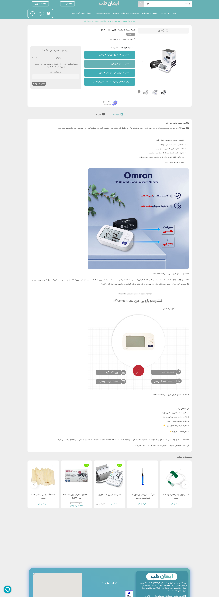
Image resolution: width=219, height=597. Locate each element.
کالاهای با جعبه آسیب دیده (81, 13)
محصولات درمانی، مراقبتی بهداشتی (126, 13)
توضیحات (115, 114)
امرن (110, 21)
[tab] (117, 113)
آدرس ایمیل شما (55, 72)
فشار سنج (117, 21)
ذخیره (167, 30)
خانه (174, 13)
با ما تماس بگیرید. (139, 445)
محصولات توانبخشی (149, 13)
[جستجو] (141, 4)
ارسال (162, 30)
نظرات (98, 114)
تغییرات (159, 30)
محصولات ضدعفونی (102, 13)
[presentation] (143, 61)
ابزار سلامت (165, 13)
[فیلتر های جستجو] (148, 4)
